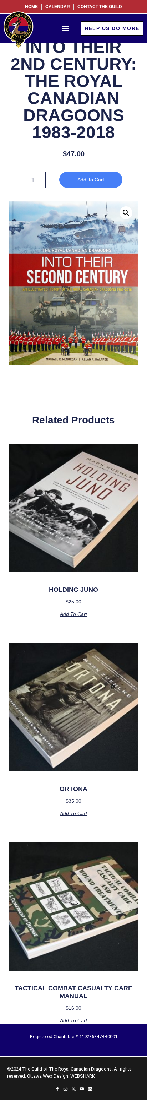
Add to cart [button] (73, 614)
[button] (66, 28)
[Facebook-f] (57, 1089)
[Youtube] (82, 1089)
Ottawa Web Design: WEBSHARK (61, 1076)
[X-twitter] (73, 1089)
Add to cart (90, 180)
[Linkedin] (90, 1089)
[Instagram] (65, 1089)
